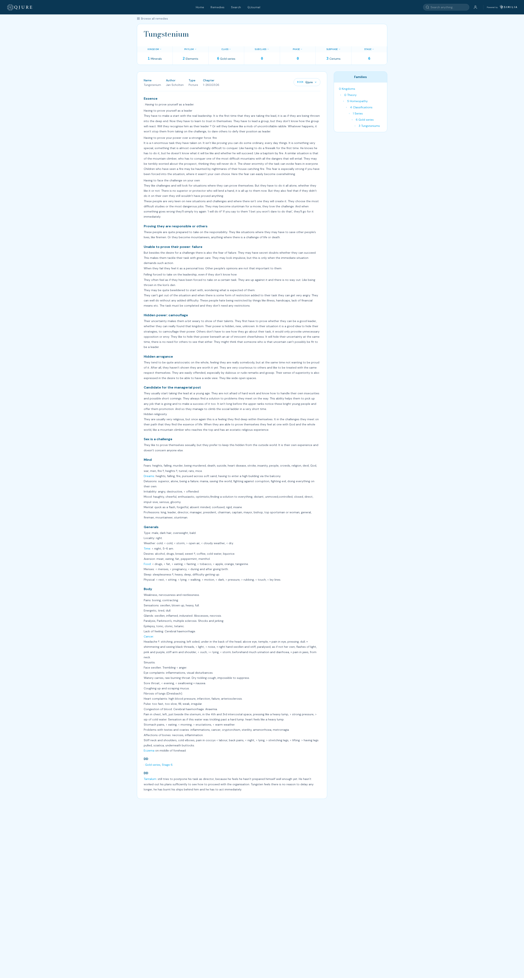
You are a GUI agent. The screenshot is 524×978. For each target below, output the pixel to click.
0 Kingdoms (347, 89)
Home (200, 7)
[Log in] (475, 7)
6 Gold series (365, 119)
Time (147, 548)
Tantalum (150, 779)
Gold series (152, 765)
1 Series (358, 113)
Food (147, 564)
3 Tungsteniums (369, 126)
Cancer (148, 636)
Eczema (149, 750)
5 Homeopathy (357, 101)
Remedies (217, 7)
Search (236, 7)
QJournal (253, 7)
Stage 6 (167, 765)
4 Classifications (361, 107)
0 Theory (350, 95)
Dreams (149, 476)
